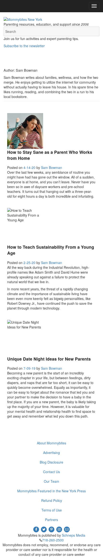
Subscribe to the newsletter (24, 45)
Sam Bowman (51, 167)
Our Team (51, 481)
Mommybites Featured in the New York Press (51, 490)
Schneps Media (73, 535)
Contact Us (51, 471)
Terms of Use (51, 510)
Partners (51, 519)
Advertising (51, 452)
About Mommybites (51, 443)
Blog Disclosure (51, 462)
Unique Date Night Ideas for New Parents (49, 359)
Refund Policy (51, 500)
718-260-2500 (53, 540)
